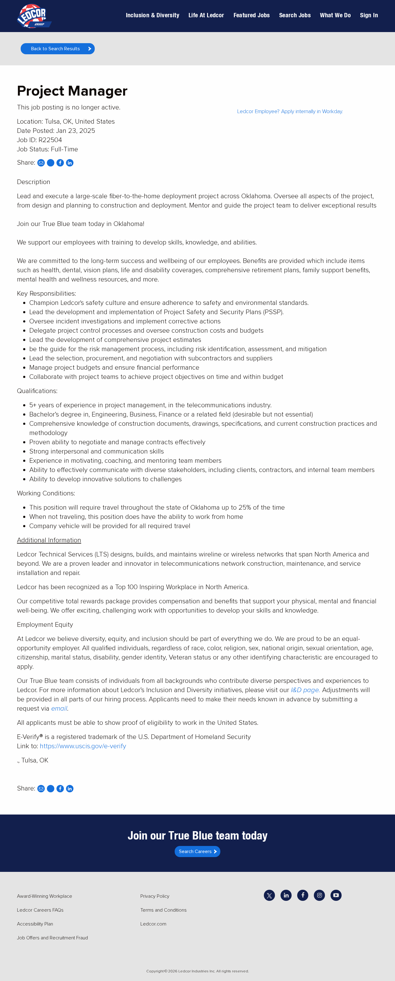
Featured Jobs (252, 15)
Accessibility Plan (35, 924)
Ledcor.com (153, 924)
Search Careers (195, 851)
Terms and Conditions (163, 910)
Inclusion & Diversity (152, 15)
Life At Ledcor (206, 15)
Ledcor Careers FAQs (40, 910)
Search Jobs (295, 15)
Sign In (369, 15)
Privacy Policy (154, 896)
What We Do (335, 15)
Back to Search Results (55, 49)
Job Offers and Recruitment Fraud (52, 938)
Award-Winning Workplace (44, 896)
